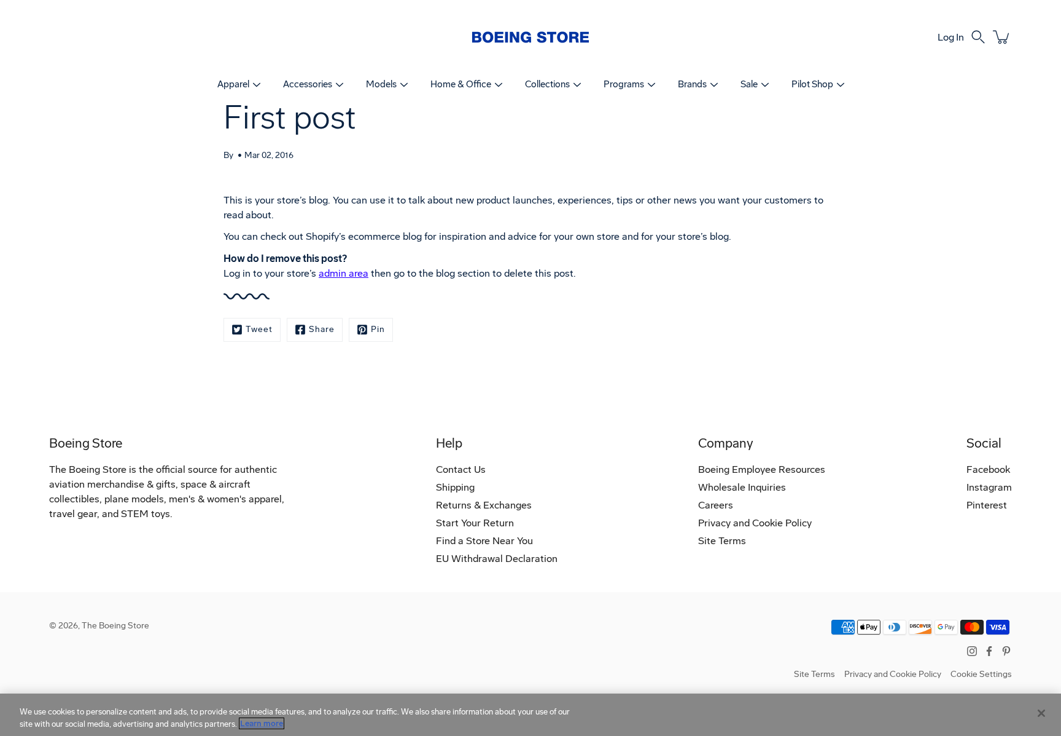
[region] (530, 715)
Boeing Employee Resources (761, 469)
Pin (378, 329)
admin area (343, 273)
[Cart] (1002, 37)
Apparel (233, 84)
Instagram (989, 487)
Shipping (455, 487)
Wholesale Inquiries (742, 487)
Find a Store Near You (484, 541)
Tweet (259, 329)
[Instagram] (971, 651)
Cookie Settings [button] (981, 674)
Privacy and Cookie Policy (755, 523)
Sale (749, 84)
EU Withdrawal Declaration (497, 558)
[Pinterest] (1006, 651)
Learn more (261, 723)
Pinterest (986, 505)
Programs (624, 84)
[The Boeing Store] (530, 36)
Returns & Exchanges (484, 505)
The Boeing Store (115, 625)
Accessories (307, 84)
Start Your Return (475, 523)
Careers (715, 505)
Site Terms (722, 541)
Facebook (988, 469)
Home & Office (460, 84)
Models (381, 84)
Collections (547, 84)
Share (322, 329)
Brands (692, 84)
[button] (978, 37)
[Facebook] (989, 651)
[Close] (1041, 713)
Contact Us (461, 469)
